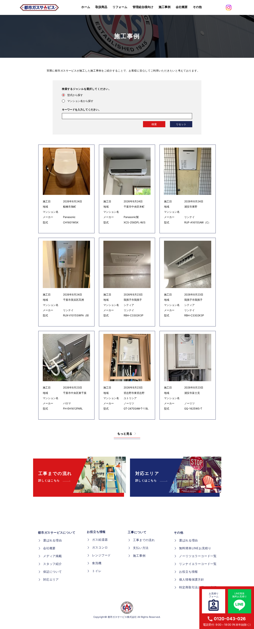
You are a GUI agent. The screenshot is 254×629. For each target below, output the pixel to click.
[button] (197, 7)
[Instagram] (228, 7)
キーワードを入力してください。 (81, 109)
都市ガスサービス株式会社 (122, 616)
